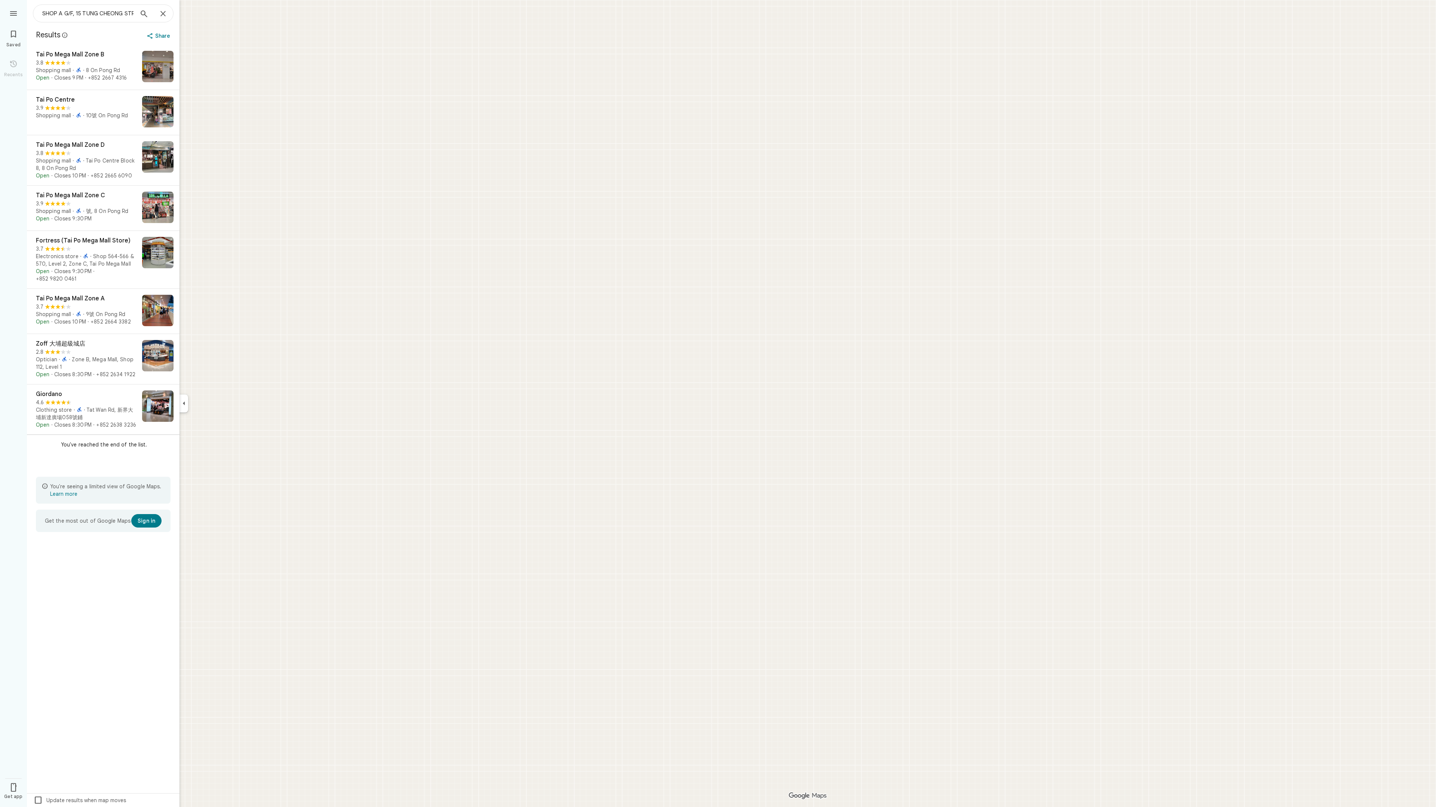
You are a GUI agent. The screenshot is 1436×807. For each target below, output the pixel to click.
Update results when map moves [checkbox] (80, 800)
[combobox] (88, 13)
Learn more (63, 494)
